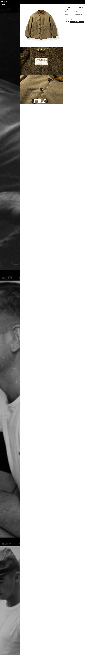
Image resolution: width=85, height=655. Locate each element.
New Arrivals (18, 2)
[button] (41, 25)
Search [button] (74, 2)
